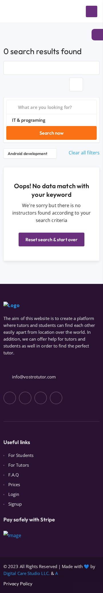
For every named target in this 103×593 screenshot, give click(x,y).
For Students (20, 455)
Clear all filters (84, 153)
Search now (51, 133)
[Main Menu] (91, 11)
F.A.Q (13, 475)
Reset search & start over (51, 239)
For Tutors (18, 465)
